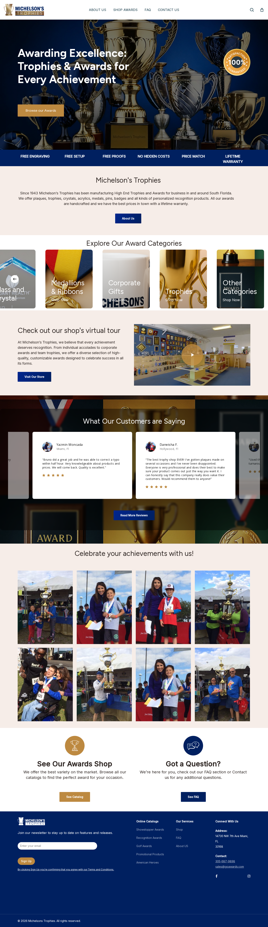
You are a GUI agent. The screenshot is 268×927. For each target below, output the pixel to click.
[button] (41, 110)
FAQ (178, 837)
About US (182, 846)
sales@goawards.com (229, 866)
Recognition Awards (149, 837)
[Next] (253, 279)
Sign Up (26, 861)
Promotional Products (150, 854)
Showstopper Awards (150, 829)
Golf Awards (144, 846)
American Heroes (147, 862)
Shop (179, 829)
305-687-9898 (225, 861)
